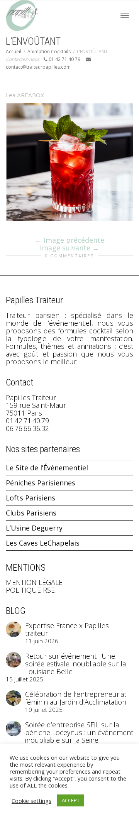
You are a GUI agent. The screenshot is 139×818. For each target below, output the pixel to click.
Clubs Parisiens (31, 512)
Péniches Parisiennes (40, 482)
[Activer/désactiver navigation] (124, 15)
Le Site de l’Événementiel (47, 467)
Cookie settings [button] (31, 800)
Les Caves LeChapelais (43, 543)
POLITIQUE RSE (30, 590)
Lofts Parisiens (30, 497)
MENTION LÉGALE (34, 582)
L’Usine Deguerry (34, 527)
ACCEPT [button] (71, 800)
